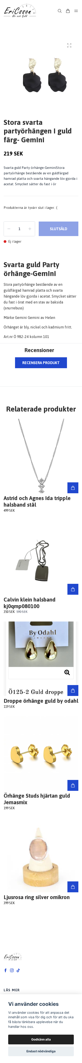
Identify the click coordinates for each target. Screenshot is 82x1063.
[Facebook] (5, 970)
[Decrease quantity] (9, 229)
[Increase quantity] (30, 229)
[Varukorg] (68, 11)
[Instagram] (12, 970)
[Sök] (60, 11)
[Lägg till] (72, 487)
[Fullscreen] (69, 45)
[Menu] (76, 11)
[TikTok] (18, 970)
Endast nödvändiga (41, 1051)
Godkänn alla (41, 1039)
